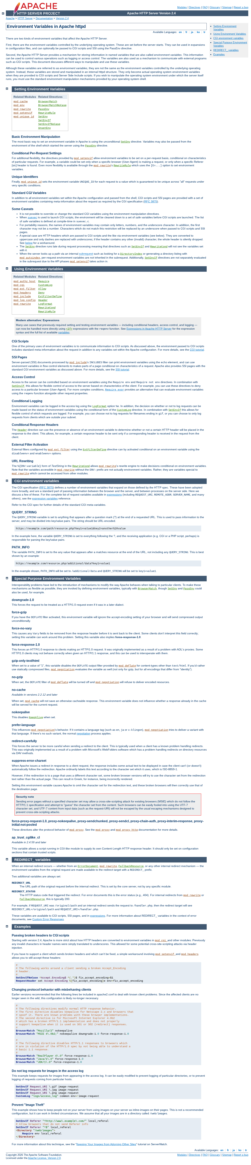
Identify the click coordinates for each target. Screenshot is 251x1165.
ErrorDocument (88, 866)
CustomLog (45, 285)
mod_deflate (127, 665)
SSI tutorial (122, 369)
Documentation (44, 18)
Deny (41, 292)
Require (43, 281)
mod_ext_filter (24, 288)
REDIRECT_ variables (226, 50)
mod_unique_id (24, 116)
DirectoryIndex (131, 253)
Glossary (215, 7)
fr (186, 32)
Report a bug (241, 7)
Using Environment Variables (229, 33)
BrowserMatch (47, 101)
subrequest (86, 253)
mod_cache (21, 101)
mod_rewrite (22, 109)
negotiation (83, 733)
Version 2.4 (62, 18)
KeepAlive (36, 717)
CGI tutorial (197, 349)
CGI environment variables (228, 38)
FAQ (205, 7)
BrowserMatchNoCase (52, 105)
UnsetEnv (44, 128)
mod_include (22, 296)
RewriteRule (46, 112)
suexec (32, 217)
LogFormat (45, 303)
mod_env (19, 105)
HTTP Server (25, 18)
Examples (219, 54)
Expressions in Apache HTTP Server (149, 328)
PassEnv (43, 109)
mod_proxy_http (127, 829)
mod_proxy (76, 829)
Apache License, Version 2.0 (44, 1158)
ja (192, 32)
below (29, 242)
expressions (114, 494)
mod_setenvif (23, 112)
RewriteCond (158, 246)
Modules (182, 7)
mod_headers (22, 292)
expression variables (45, 498)
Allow (42, 288)
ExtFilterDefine (50, 296)
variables (63, 332)
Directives (194, 7)
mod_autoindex (30, 257)
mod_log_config (24, 300)
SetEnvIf (44, 120)
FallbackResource (131, 866)
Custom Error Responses (48, 919)
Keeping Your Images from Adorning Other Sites (106, 1144)
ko (198, 32)
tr (204, 32)
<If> (69, 328)
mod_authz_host (24, 281)
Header (43, 300)
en (180, 32)
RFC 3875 (150, 201)
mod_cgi (19, 285)
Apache (10, 18)
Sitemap (227, 7)
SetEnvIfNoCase (49, 124)
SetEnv (43, 116)
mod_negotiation (63, 669)
